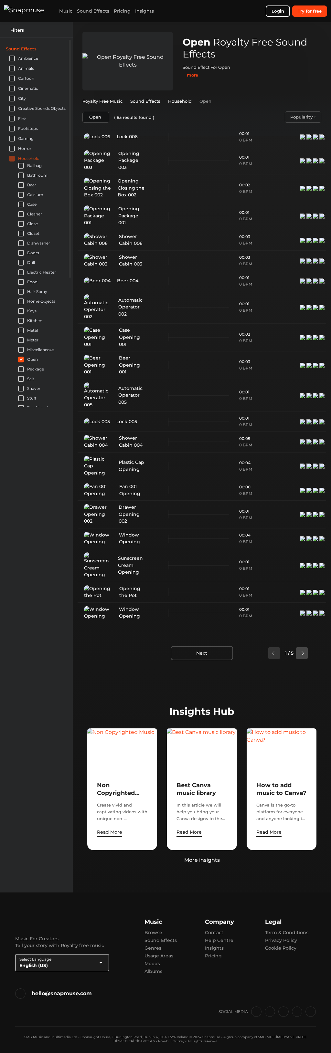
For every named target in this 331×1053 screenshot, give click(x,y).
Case (32, 204)
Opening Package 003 (128, 160)
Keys (32, 311)
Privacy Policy (281, 940)
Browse (153, 932)
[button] (64, 49)
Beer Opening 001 (129, 365)
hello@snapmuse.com (62, 993)
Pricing (122, 11)
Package (35, 369)
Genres (152, 948)
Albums (153, 971)
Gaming (26, 138)
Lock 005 (126, 421)
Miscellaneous (40, 350)
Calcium (35, 195)
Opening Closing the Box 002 (131, 188)
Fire (22, 118)
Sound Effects (93, 11)
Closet (33, 233)
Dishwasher (38, 243)
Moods (152, 963)
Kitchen (34, 321)
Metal (32, 330)
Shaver (33, 389)
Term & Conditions (286, 932)
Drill (31, 263)
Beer (31, 185)
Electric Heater (41, 272)
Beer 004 (127, 281)
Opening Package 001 (128, 215)
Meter (32, 340)
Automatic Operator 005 (130, 395)
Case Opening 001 (129, 337)
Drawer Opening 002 (129, 514)
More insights (202, 860)
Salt (30, 379)
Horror (24, 148)
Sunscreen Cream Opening (130, 565)
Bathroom (37, 175)
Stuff (31, 398)
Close (32, 224)
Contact (214, 932)
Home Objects (41, 301)
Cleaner (34, 214)
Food (32, 282)
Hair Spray (37, 292)
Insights (144, 11)
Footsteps (28, 128)
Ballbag (34, 166)
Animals (26, 68)
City (22, 98)
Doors (33, 253)
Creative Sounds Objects (42, 108)
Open (32, 359)
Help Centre (219, 940)
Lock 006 (127, 137)
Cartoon (26, 78)
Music (65, 11)
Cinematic (28, 88)
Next (201, 653)
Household (28, 158)
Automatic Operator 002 (130, 307)
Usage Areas (158, 956)
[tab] (36, 49)
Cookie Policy (280, 948)
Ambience (28, 58)
